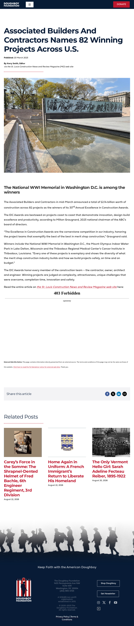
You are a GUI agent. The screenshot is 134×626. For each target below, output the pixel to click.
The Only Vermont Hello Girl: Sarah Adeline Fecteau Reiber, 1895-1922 (110, 468)
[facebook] (109, 602)
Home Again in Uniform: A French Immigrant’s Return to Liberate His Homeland (66, 471)
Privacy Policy (62, 617)
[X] (113, 394)
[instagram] (98, 602)
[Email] (124, 394)
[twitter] (104, 602)
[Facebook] (107, 394)
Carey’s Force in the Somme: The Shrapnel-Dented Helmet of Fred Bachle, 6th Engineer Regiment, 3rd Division (21, 478)
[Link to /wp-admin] (98, 609)
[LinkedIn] (119, 394)
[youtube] (115, 602)
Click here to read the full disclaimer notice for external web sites (36, 367)
